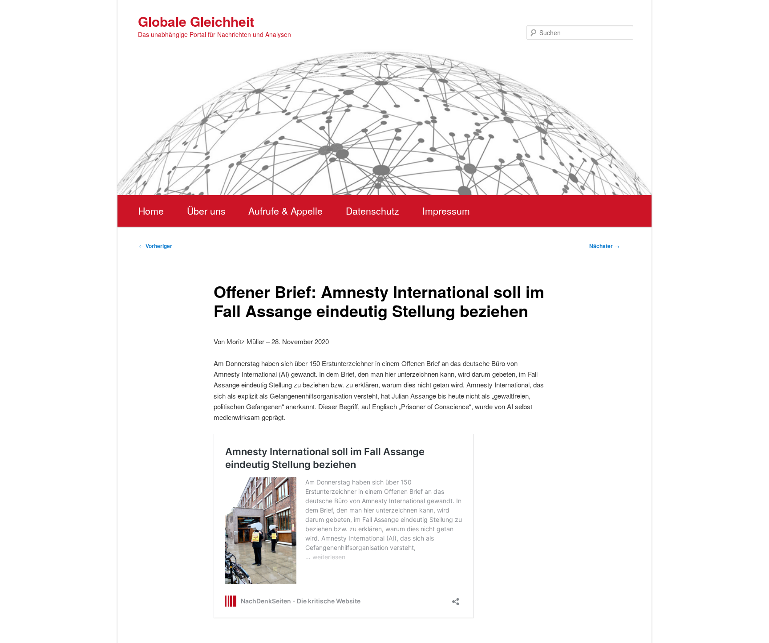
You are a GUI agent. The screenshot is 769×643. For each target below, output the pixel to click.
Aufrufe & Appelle (285, 210)
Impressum (446, 210)
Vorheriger (155, 246)
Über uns (206, 210)
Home (151, 210)
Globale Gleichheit (196, 21)
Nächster (604, 246)
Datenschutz (372, 210)
